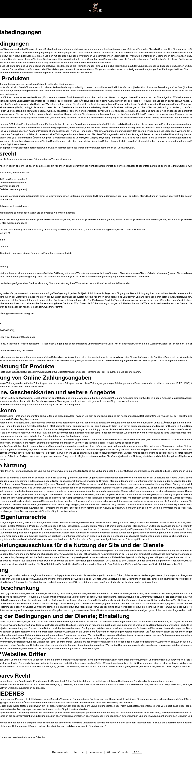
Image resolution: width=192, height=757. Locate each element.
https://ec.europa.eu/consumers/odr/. (109, 684)
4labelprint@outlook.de (23, 336)
